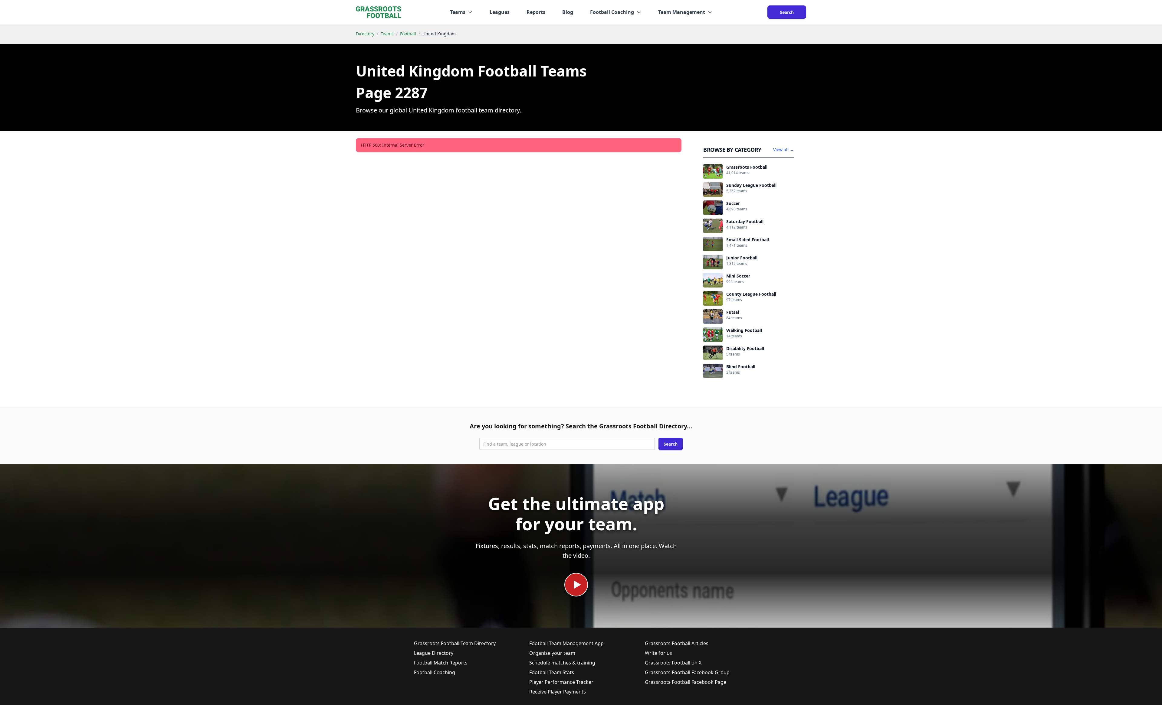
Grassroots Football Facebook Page (685, 682)
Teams (387, 34)
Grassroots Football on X (673, 662)
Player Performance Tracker (561, 682)
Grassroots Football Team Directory (455, 643)
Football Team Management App (566, 643)
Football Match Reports (441, 662)
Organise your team (552, 653)
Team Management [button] (681, 12)
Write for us (658, 653)
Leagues (500, 12)
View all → (783, 149)
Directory (365, 34)
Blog (567, 12)
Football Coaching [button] (612, 12)
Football (408, 34)
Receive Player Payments (557, 691)
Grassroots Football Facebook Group (687, 672)
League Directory (433, 653)
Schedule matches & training (562, 662)
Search (787, 12)
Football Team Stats (551, 672)
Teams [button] (457, 12)
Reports (536, 12)
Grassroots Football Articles (676, 643)
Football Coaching (434, 672)
